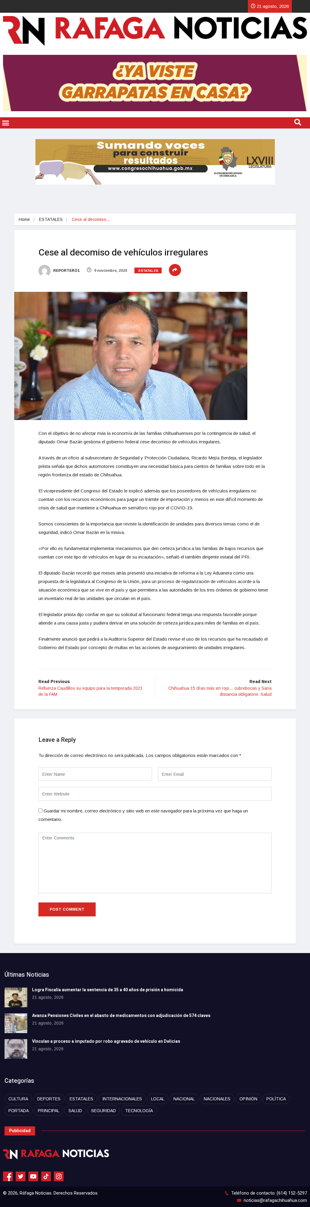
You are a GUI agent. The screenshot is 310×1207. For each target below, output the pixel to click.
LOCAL (157, 1098)
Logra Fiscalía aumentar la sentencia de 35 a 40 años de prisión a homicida (107, 990)
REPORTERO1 (66, 270)
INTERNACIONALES (122, 1098)
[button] (6, 123)
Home (24, 219)
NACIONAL (184, 1098)
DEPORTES (49, 1098)
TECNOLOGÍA (139, 1110)
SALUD (75, 1110)
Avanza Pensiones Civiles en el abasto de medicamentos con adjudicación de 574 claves (121, 1015)
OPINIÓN (248, 1098)
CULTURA (18, 1098)
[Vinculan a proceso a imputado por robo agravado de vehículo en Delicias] (16, 1049)
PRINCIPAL (48, 1110)
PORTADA (18, 1110)
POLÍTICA (276, 1098)
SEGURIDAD (103, 1110)
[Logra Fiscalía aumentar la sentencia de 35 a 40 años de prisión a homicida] (16, 997)
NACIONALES (217, 1098)
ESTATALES (51, 219)
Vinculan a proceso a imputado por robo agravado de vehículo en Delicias (106, 1041)
